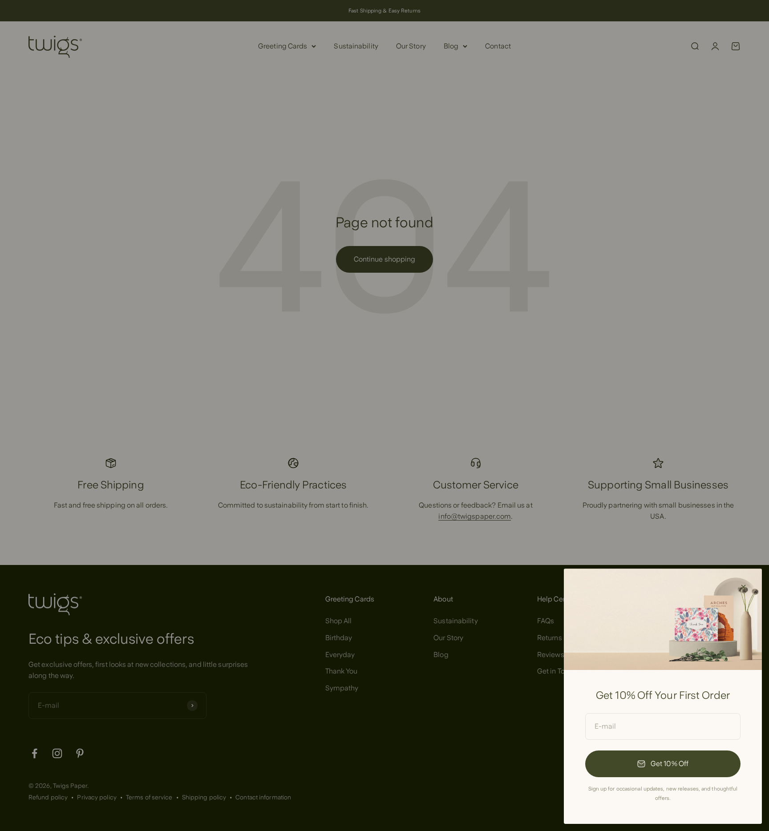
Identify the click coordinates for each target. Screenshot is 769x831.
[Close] (743, 587)
